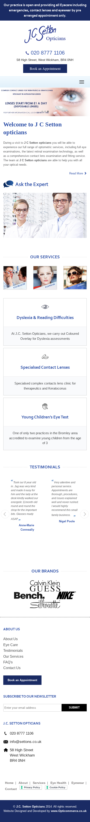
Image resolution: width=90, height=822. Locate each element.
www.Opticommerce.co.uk (69, 811)
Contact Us (12, 668)
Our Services (13, 656)
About (23, 783)
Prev (5, 514)
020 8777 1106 (48, 53)
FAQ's (8, 662)
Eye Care (10, 645)
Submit (74, 707)
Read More (76, 173)
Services (39, 783)
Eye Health (58, 783)
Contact (11, 789)
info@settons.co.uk (26, 742)
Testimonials (13, 650)
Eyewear (77, 783)
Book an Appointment (45, 68)
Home (9, 783)
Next (45, 111)
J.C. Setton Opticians (30, 806)
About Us (10, 639)
